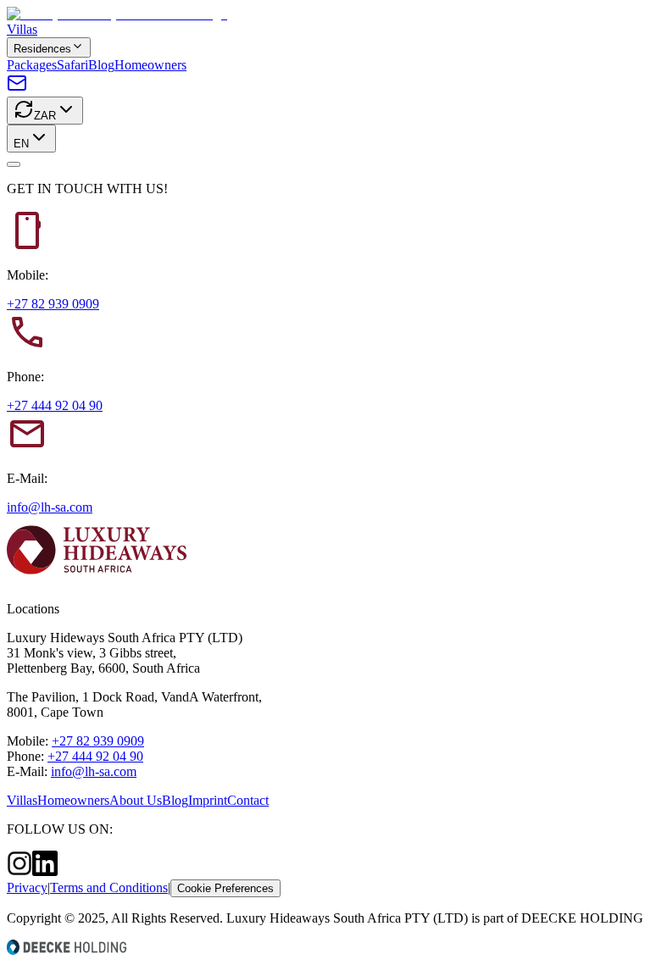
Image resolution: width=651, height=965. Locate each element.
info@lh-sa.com (49, 507)
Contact (248, 800)
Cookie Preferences (225, 888)
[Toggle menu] (13, 164)
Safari (72, 65)
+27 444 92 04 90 (55, 405)
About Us (135, 800)
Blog (101, 65)
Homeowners (150, 65)
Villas (22, 29)
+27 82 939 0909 (53, 304)
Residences (42, 48)
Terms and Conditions (109, 887)
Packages (32, 65)
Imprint (207, 800)
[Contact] (17, 88)
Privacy (27, 887)
